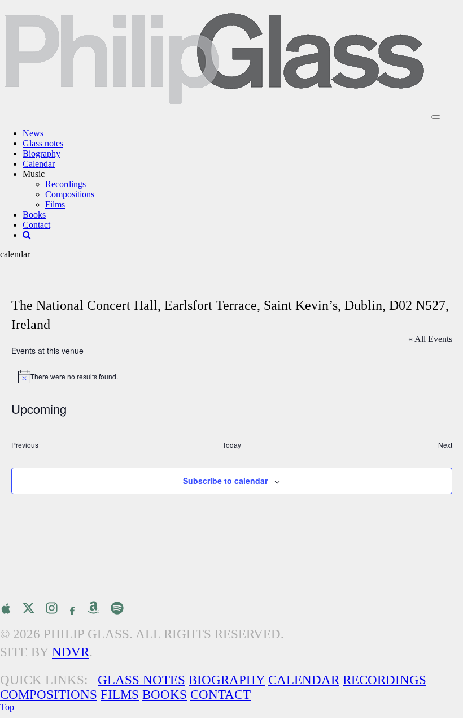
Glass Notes (141, 680)
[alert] (231, 376)
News (33, 133)
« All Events (430, 339)
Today (231, 444)
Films (55, 204)
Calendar (39, 163)
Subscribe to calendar (225, 480)
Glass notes (43, 143)
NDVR (70, 652)
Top (7, 707)
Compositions (69, 194)
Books (34, 214)
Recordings (65, 184)
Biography (41, 153)
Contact (36, 225)
